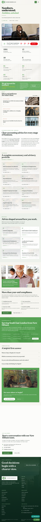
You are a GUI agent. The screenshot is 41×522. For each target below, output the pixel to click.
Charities (23, 500)
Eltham (3, 507)
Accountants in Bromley (34, 334)
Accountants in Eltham (16, 334)
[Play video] (20, 32)
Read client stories (16, 312)
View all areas (35, 338)
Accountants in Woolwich (27, 338)
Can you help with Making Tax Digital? (20, 363)
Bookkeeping (4, 497)
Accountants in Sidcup (25, 334)
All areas (3, 514)
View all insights (35, 95)
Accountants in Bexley (26, 336)
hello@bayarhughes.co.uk (9, 449)
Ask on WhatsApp (10, 399)
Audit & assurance (5, 499)
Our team (23, 480)
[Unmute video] (35, 38)
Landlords (23, 497)
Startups (23, 499)
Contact (23, 487)
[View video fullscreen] (37, 38)
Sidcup (3, 509)
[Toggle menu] (38, 2)
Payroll (3, 495)
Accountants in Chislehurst (7, 338)
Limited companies (25, 492)
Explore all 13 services (7, 159)
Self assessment (4, 492)
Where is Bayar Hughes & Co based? (20, 352)
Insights (23, 485)
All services (4, 500)
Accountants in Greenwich (7, 336)
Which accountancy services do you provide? (20, 356)
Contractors (24, 495)
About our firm (6, 312)
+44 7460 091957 (7, 447)
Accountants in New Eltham (7, 334)
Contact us (19, 399)
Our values (23, 482)
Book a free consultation (34, 86)
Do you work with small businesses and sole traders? (20, 360)
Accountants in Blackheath (17, 338)
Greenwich (3, 512)
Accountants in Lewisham (16, 336)
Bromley (3, 511)
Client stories (24, 483)
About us (23, 478)
